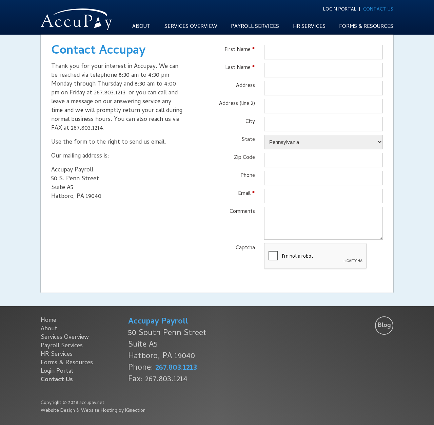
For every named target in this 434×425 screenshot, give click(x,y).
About (141, 26)
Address (245, 85)
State (248, 139)
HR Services (309, 26)
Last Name (238, 67)
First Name (237, 49)
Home (48, 321)
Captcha (245, 247)
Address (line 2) (237, 103)
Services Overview (190, 26)
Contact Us (378, 9)
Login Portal (339, 9)
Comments (242, 211)
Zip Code (244, 157)
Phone (247, 175)
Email (244, 193)
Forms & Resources (366, 26)
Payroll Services (255, 26)
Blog (384, 325)
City (250, 121)
